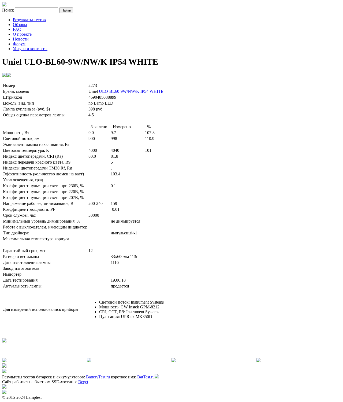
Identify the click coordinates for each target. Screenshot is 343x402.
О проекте (22, 34)
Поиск (8, 10)
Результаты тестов (29, 19)
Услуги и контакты (30, 48)
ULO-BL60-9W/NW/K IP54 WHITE (131, 91)
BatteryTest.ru (98, 377)
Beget (83, 381)
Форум (19, 44)
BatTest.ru (146, 377)
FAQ (17, 29)
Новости (21, 39)
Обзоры (20, 24)
